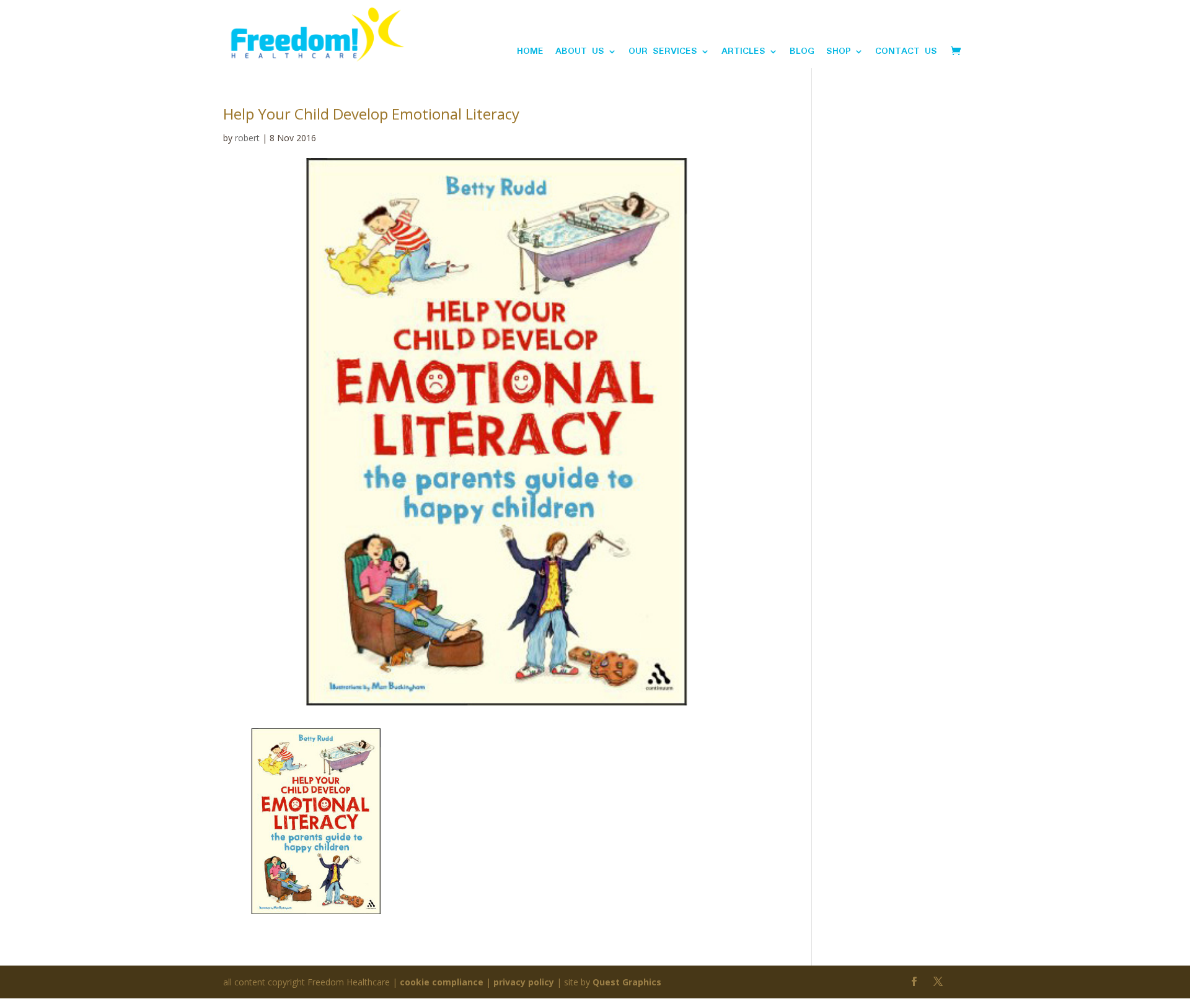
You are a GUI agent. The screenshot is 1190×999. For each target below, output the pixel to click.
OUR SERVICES (662, 53)
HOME (530, 53)
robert (247, 138)
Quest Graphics (627, 982)
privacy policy (523, 982)
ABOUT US (579, 53)
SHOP (838, 53)
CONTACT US (906, 53)
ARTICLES (743, 53)
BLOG (802, 53)
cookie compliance (441, 982)
